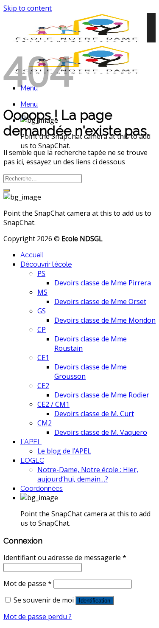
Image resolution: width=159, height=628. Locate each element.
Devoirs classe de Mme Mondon (105, 320)
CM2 (44, 423)
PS (41, 273)
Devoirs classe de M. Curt (94, 413)
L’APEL (31, 442)
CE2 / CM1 (53, 404)
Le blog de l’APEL (64, 451)
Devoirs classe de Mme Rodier (101, 395)
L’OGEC (32, 460)
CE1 (43, 357)
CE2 (43, 385)
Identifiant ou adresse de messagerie (64, 557)
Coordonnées (41, 488)
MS (42, 292)
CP (41, 329)
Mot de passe (27, 583)
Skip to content (27, 8)
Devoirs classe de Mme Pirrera (102, 282)
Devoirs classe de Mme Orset (100, 301)
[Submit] (6, 190)
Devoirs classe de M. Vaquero (100, 432)
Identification (94, 600)
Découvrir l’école (46, 264)
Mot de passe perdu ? (37, 616)
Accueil (31, 255)
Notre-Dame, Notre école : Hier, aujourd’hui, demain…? (87, 474)
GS (41, 310)
